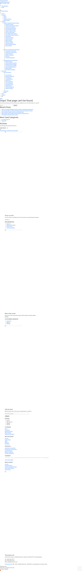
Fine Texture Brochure (11, 65)
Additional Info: (8, 85)
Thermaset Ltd (9, 564)
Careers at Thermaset (9, 434)
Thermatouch (8, 36)
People (5, 17)
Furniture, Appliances (9, 453)
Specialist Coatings (9, 24)
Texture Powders (8, 39)
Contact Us (7, 219)
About (5, 16)
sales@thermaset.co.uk (5, 2)
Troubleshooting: (9, 79)
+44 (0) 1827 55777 (4, 0)
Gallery (5, 92)
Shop (3, 93)
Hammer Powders (9, 41)
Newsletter (7, 443)
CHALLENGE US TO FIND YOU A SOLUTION (9, 130)
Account (6, 438)
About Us (9, 223)
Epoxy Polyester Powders (10, 44)
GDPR (6, 441)
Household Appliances (10, 57)
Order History (8, 439)
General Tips (8, 80)
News (3, 121)
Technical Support (7, 72)
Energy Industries (9, 53)
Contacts (7, 464)
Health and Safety (9, 88)
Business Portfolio (7, 19)
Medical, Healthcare (9, 55)
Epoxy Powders (8, 45)
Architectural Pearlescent (10, 28)
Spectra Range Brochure (10, 67)
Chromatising (8, 77)
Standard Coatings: (9, 37)
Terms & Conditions (11, 227)
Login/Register (5, 6)
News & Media (7, 20)
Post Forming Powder (10, 32)
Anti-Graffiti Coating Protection (11, 35)
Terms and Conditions (9, 468)
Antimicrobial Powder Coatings (11, 25)
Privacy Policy (9, 226)
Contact (3, 95)
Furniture (7, 56)
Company (4, 15)
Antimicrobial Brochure (11, 63)
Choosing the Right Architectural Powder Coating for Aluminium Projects (17, 110)
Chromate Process (9, 84)
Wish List (7, 442)
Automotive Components (10, 51)
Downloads (6, 91)
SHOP (1, 98)
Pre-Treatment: (8, 75)
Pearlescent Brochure (10, 64)
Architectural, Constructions (11, 449)
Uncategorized (5, 119)
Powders (4, 21)
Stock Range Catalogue (10, 69)
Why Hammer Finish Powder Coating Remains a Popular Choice (15, 113)
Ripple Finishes (8, 68)
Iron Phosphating (9, 81)
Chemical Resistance (9, 87)
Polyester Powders (9, 43)
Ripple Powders (8, 40)
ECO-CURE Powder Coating (11, 33)
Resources (4, 71)
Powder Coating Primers (10, 31)
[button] (2, 96)
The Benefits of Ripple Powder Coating (10, 114)
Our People (7, 430)
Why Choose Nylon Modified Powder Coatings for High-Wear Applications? (17, 109)
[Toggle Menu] (0, 12)
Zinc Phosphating (9, 83)
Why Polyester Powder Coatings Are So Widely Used (13, 112)
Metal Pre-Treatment (9, 76)
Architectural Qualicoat (10, 27)
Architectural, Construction (11, 52)
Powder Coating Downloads (11, 466)
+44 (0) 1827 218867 (9, 459)
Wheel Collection (8, 61)
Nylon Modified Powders (10, 29)
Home (3, 13)
